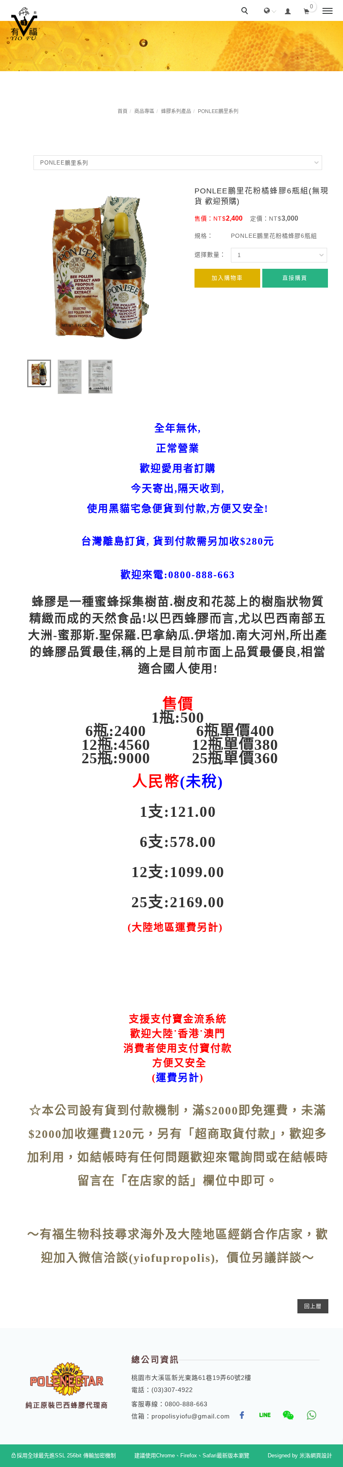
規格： (204, 235)
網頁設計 (321, 1455)
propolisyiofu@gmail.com (190, 1416)
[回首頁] (24, 24)
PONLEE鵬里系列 (218, 111)
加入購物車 (227, 278)
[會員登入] (288, 10)
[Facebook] (239, 1415)
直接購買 (294, 278)
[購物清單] (307, 10)
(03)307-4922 (172, 1389)
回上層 (313, 1306)
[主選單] (327, 11)
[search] (246, 12)
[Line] (262, 1415)
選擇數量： (210, 254)
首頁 (123, 111)
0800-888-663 (186, 1404)
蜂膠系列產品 (176, 111)
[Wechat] (285, 1415)
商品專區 (144, 111)
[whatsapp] (308, 1415)
